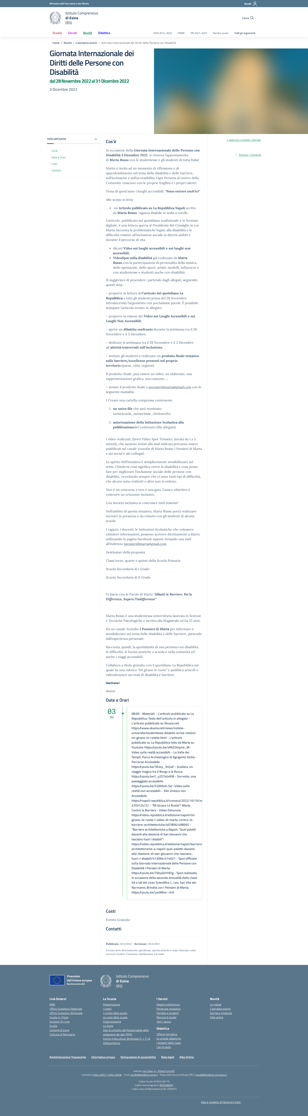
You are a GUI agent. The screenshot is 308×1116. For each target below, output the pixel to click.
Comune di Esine (59, 1030)
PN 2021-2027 (199, 33)
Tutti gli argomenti (244, 33)
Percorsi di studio (166, 1017)
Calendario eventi (220, 1009)
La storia (108, 1026)
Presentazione (111, 1004)
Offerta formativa (166, 1034)
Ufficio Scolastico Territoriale (66, 1013)
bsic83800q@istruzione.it (144, 1075)
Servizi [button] (72, 32)
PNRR (181, 33)
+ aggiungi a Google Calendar (244, 140)
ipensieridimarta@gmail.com (170, 387)
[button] (74, 139)
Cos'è (54, 151)
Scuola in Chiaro (59, 1017)
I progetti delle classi (168, 1043)
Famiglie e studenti (167, 1013)
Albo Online (186, 1057)
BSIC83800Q (166, 1085)
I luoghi (107, 1009)
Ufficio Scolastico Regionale (66, 1009)
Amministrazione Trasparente (68, 1057)
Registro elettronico (168, 1004)
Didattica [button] (104, 32)
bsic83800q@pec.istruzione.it (211, 1075)
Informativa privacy (103, 1057)
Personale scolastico (168, 1009)
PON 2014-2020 (162, 33)
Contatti (56, 170)
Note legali (167, 1057)
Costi (54, 164)
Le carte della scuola (115, 1017)
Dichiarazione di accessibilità (138, 1057)
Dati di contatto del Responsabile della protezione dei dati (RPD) (126, 1032)
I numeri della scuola (115, 1013)
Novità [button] (87, 32)
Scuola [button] (57, 32)
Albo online (216, 1017)
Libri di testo (163, 1047)
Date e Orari (58, 157)
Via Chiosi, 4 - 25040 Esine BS (158, 1071)
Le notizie (215, 1004)
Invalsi (53, 1026)
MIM (52, 1004)
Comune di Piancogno (62, 1034)
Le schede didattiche (168, 1038)
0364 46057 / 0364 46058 (107, 1075)
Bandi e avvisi (220, 33)
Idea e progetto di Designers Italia (221, 1102)
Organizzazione (112, 1021)
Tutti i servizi (163, 1021)
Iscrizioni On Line (60, 1021)
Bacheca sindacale (221, 1013)
